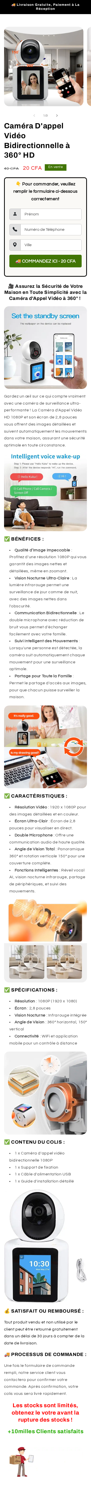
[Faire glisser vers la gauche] (34, 115)
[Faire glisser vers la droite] (56, 115)
